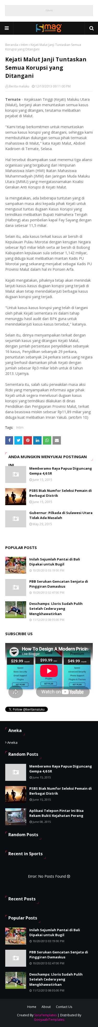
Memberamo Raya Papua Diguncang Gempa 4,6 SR (60, 471)
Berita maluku (19, 86)
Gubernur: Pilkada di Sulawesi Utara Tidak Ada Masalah (61, 515)
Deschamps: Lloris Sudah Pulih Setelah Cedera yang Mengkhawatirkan (56, 608)
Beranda (11, 45)
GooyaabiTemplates (49, 1019)
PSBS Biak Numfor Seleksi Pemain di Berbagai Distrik (60, 493)
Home (31, 1007)
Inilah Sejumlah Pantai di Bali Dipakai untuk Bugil (54, 562)
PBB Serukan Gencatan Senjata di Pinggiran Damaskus (58, 584)
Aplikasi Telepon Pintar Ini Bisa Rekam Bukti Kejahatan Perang (56, 813)
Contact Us (64, 1007)
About (46, 1007)
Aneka (12, 742)
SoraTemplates (45, 1015)
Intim (24, 45)
